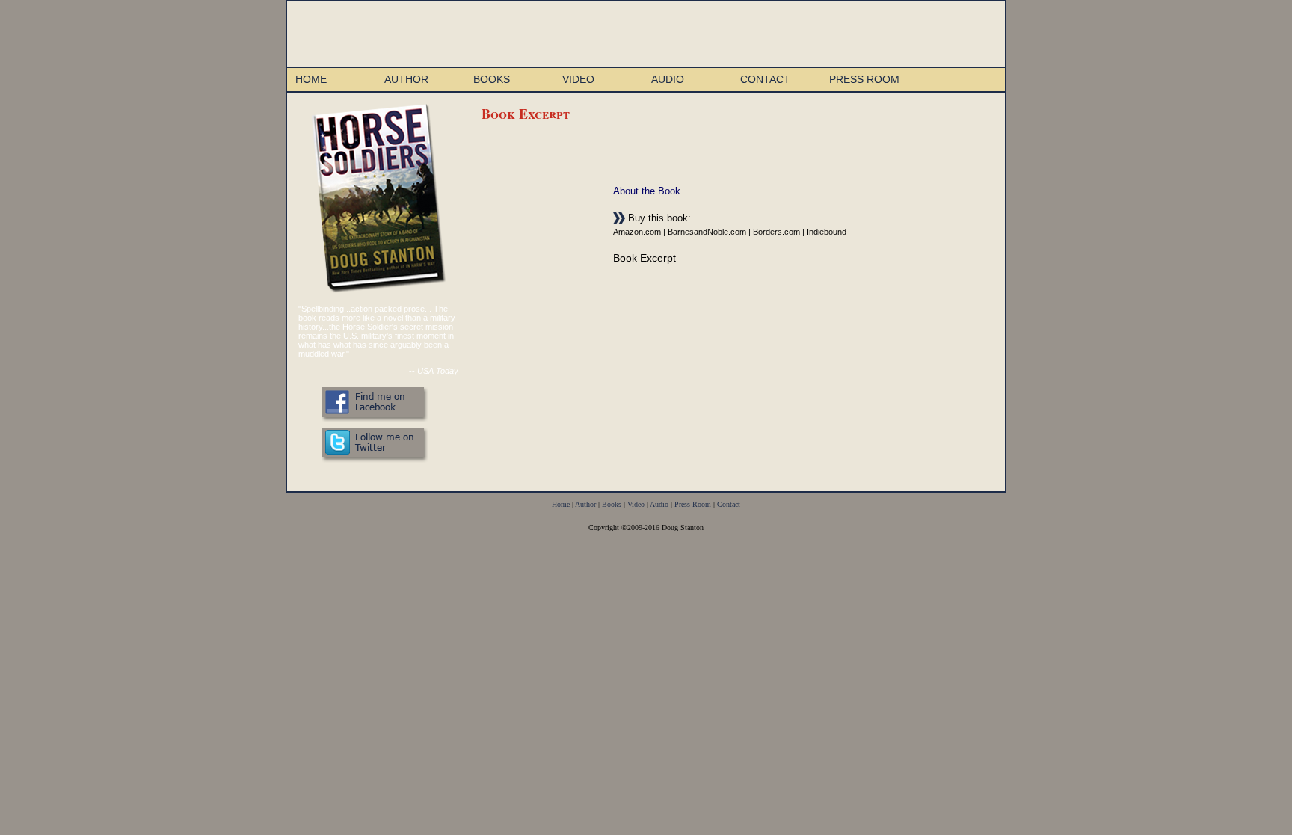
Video (578, 79)
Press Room (864, 79)
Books (491, 79)
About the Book (646, 191)
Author (406, 79)
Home (311, 79)
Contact (765, 79)
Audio (667, 79)
